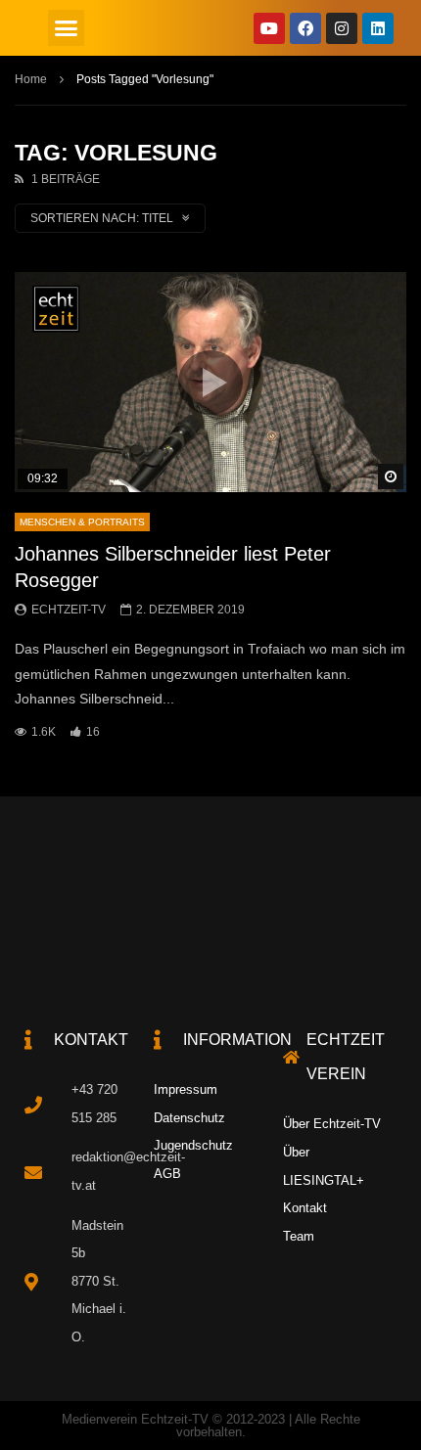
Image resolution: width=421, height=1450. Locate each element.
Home (31, 79)
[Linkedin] (378, 28)
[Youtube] (269, 28)
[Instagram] (341, 28)
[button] (66, 28)
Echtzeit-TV (68, 609)
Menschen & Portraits (82, 522)
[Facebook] (305, 28)
